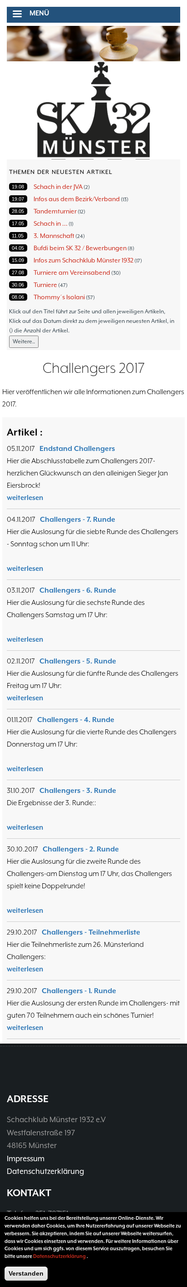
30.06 (18, 284)
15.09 (18, 260)
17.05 (18, 223)
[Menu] (17, 15)
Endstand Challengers (77, 449)
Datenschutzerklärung (45, 1171)
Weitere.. (24, 341)
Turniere (45, 284)
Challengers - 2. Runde (81, 849)
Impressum (25, 1158)
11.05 (18, 235)
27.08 (18, 272)
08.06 (18, 297)
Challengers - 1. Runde (79, 991)
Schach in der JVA (58, 186)
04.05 (18, 248)
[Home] (93, 111)
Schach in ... (51, 223)
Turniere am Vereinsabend (72, 272)
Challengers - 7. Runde (77, 519)
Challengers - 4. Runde (75, 720)
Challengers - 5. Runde (77, 661)
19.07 (18, 199)
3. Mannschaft (54, 235)
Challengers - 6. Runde (77, 590)
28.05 (18, 211)
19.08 (18, 186)
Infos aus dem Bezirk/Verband (77, 199)
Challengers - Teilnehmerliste (91, 932)
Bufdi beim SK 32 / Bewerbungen (80, 248)
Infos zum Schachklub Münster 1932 (83, 260)
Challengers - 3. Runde (77, 791)
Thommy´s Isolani (59, 297)
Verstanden (26, 1273)
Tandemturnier (55, 211)
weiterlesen (25, 497)
